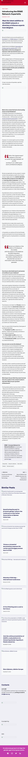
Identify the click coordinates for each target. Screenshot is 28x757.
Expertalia (4, 39)
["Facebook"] (7, 753)
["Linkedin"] (20, 753)
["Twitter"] (16, 753)
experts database (12, 463)
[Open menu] (25, 2)
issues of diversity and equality (10, 118)
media (4, 466)
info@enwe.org (6, 694)
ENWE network (14, 39)
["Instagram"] (12, 753)
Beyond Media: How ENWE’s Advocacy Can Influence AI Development (20, 476)
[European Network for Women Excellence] (8, 2)
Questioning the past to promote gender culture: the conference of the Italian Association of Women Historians (12, 513)
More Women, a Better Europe (13, 669)
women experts (10, 466)
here (10, 459)
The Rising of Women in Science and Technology (7, 475)
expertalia (5, 463)
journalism (20, 463)
